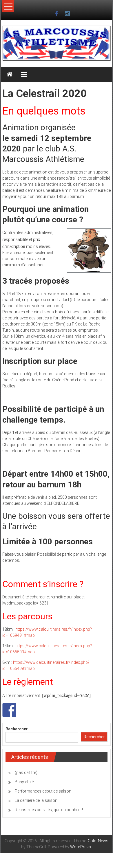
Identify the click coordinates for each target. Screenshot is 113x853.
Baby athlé (24, 781)
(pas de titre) (26, 772)
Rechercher (17, 729)
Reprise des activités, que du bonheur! (49, 809)
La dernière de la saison (36, 800)
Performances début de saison (43, 791)
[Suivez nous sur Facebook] (9, 710)
